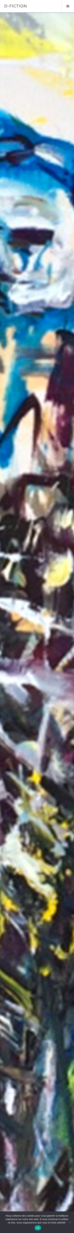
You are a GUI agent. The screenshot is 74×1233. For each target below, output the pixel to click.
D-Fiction (15, 6)
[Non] (69, 1222)
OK (38, 1227)
